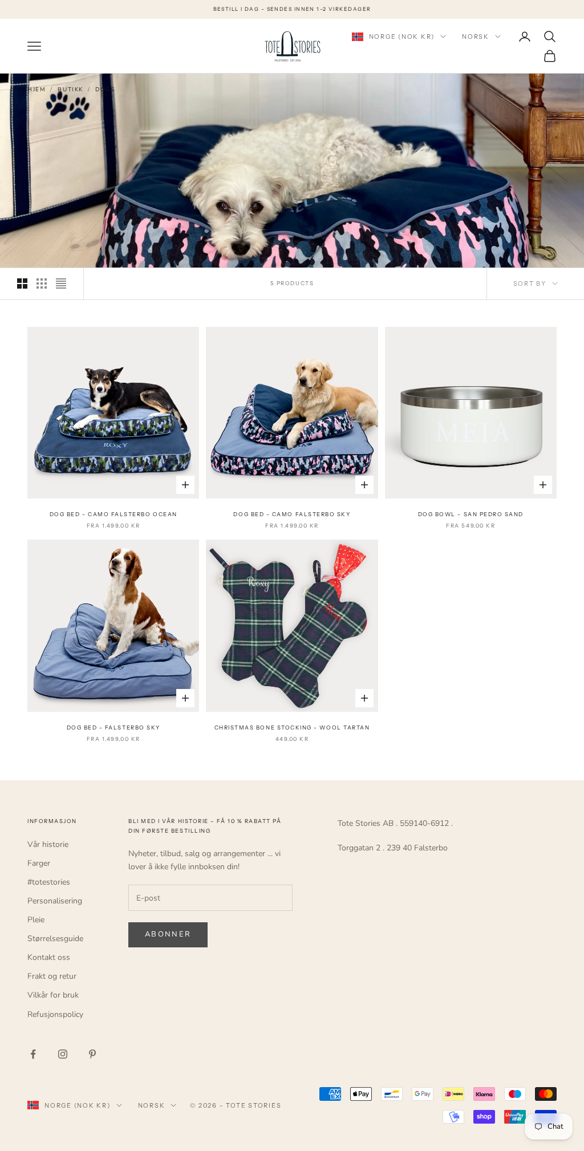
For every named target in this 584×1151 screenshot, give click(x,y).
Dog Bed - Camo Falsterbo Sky (291, 514)
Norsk (475, 36)
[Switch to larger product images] (22, 283)
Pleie (35, 919)
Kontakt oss (48, 957)
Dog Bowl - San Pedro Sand (471, 514)
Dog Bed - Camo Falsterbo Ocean (113, 514)
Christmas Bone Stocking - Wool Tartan (292, 727)
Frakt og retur (51, 976)
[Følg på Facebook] (33, 1054)
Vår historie (47, 844)
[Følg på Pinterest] (92, 1054)
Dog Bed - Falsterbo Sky (113, 727)
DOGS (105, 90)
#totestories (48, 882)
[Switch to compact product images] (61, 283)
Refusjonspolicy (55, 1014)
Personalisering (54, 900)
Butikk (70, 90)
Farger (38, 863)
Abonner (168, 934)
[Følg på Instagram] (62, 1054)
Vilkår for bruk (53, 995)
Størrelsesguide (55, 938)
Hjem (36, 90)
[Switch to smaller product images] (41, 283)
